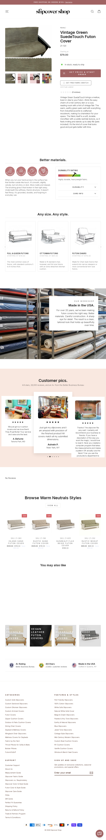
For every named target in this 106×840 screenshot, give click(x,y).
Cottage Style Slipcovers (63, 734)
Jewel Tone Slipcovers (63, 730)
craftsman (87, 111)
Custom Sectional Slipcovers (16, 704)
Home (62, 28)
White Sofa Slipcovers (62, 707)
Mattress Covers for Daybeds (16, 737)
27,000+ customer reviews (56, 667)
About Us (9, 769)
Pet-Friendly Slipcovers (63, 700)
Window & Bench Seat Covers (66, 752)
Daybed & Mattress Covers (15, 730)
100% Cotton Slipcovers (63, 704)
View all (53, 505)
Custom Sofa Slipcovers (14, 700)
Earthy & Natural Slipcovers (65, 722)
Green (70, 97)
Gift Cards (9, 799)
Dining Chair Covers (13, 726)
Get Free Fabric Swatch (77, 83)
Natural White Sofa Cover (64, 711)
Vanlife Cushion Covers (63, 748)
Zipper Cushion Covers (14, 719)
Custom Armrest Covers (14, 711)
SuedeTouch (79, 97)
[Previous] (5, 247)
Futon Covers (10, 715)
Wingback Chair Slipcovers (15, 734)
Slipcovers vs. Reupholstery (16, 780)
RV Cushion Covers (62, 745)
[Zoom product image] (28, 48)
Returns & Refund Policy (14, 810)
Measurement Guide (13, 773)
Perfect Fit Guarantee (13, 803)
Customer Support (12, 765)
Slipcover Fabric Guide (14, 776)
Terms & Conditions (13, 817)
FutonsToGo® (10, 752)
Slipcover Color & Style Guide (16, 784)
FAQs (7, 795)
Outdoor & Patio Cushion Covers (18, 722)
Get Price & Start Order (82, 73)
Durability (78, 187)
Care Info (78, 193)
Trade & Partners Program (15, 814)
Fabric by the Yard (12, 741)
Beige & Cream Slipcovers (64, 715)
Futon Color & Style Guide (15, 788)
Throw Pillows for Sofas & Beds (17, 745)
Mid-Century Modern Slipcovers (67, 737)
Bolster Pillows (11, 748)
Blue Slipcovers (60, 726)
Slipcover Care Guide (13, 791)
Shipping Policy (11, 806)
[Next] (101, 247)
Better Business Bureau (25, 667)
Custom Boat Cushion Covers (66, 741)
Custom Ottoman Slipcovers (16, 707)
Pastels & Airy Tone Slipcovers (66, 719)
